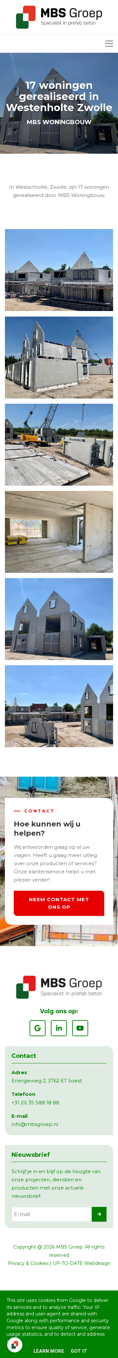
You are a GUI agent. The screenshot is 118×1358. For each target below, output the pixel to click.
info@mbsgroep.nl (34, 1124)
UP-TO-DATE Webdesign (81, 1263)
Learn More (48, 1351)
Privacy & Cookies (28, 1263)
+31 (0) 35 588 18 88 (35, 1103)
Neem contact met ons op (59, 903)
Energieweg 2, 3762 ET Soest (46, 1081)
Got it (79, 1351)
